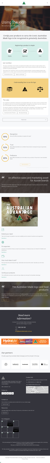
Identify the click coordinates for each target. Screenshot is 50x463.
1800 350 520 (31, 382)
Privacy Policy (25, 459)
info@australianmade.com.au (23, 331)
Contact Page (5, 404)
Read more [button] (23, 119)
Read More (4, 238)
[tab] (25, 119)
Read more (5, 300)
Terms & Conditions (40, 457)
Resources (5, 412)
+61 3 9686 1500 (37, 382)
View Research (25, 164)
